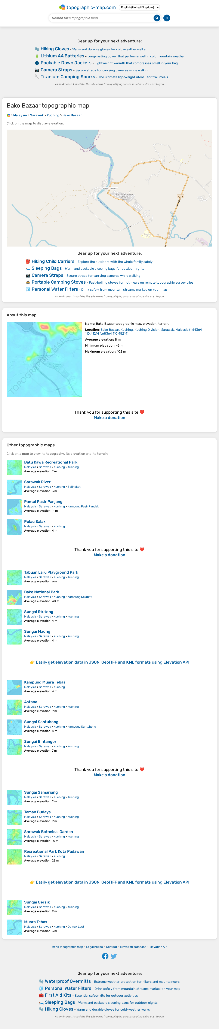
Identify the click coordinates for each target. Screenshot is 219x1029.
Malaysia (30, 467)
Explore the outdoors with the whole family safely (115, 262)
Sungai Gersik (37, 902)
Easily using (112, 662)
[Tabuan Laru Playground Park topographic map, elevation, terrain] (14, 577)
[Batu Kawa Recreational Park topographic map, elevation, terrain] (14, 467)
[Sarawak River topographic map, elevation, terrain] (14, 487)
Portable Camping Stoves (59, 282)
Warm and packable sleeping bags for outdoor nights (104, 269)
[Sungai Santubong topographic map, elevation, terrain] (14, 727)
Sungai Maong (37, 631)
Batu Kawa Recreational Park (50, 462)
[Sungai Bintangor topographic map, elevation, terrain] (14, 747)
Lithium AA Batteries (62, 55)
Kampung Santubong (82, 726)
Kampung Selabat (80, 597)
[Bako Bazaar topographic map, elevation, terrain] (44, 359)
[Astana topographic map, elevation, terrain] (14, 707)
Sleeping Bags (47, 268)
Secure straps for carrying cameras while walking (112, 70)
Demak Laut (76, 927)
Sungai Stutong (38, 611)
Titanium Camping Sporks (68, 76)
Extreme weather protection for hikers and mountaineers (137, 982)
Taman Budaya (37, 812)
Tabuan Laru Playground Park (51, 572)
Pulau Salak (35, 521)
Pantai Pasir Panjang (43, 501)
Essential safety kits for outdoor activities (106, 996)
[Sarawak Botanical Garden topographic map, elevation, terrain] (14, 837)
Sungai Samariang (41, 792)
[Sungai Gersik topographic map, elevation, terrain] (14, 907)
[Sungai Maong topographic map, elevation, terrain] (14, 637)
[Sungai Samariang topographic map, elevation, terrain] (14, 797)
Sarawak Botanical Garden (48, 831)
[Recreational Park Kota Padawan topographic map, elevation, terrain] (14, 856)
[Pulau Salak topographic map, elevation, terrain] (14, 527)
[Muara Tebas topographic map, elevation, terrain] (14, 927)
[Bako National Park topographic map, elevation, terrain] (14, 597)
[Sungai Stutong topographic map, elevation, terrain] (14, 617)
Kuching (59, 467)
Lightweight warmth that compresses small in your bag (136, 63)
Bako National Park (41, 592)
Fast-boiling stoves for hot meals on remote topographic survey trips (141, 282)
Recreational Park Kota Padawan (54, 851)
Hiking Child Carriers (53, 261)
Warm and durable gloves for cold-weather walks (109, 49)
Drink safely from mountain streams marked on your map (124, 290)
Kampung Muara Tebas (44, 682)
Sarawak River (37, 482)
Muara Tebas (35, 922)
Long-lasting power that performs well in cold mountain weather (136, 56)
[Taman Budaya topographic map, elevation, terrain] (14, 817)
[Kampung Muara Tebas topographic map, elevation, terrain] (14, 687)
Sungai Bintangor (40, 741)
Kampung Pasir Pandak (83, 506)
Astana (30, 702)
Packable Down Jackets (66, 62)
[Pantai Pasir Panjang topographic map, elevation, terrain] (14, 507)
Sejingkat (74, 487)
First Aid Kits (58, 995)
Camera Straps (56, 69)
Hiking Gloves (55, 48)
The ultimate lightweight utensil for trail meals (133, 77)
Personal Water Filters (55, 289)
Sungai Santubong (41, 721)
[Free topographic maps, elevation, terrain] (8, 115)
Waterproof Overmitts (68, 981)
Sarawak (45, 467)
